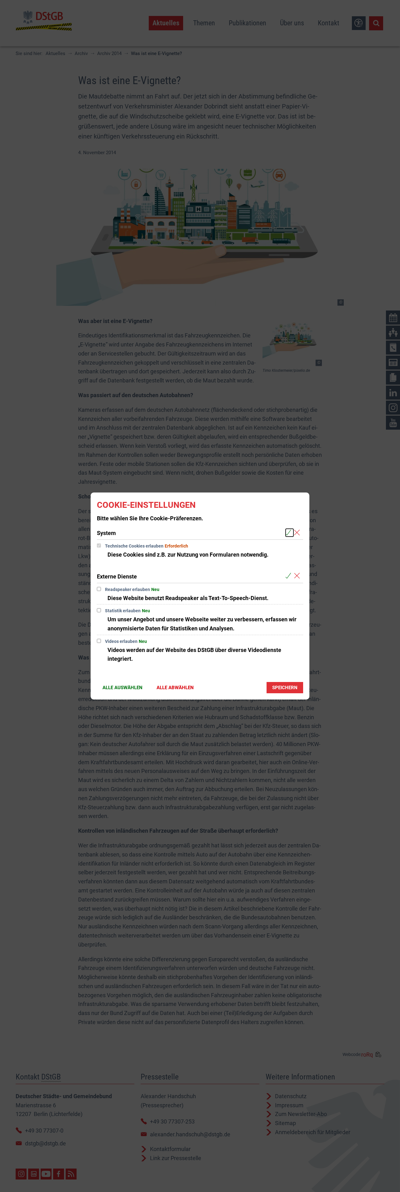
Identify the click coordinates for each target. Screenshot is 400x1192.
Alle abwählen (175, 687)
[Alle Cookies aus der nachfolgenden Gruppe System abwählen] (298, 533)
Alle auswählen (122, 687)
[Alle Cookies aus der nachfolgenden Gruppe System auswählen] (289, 533)
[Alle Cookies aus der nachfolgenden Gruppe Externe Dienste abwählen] (298, 576)
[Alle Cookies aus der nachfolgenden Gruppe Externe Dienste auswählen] (289, 576)
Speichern (285, 687)
